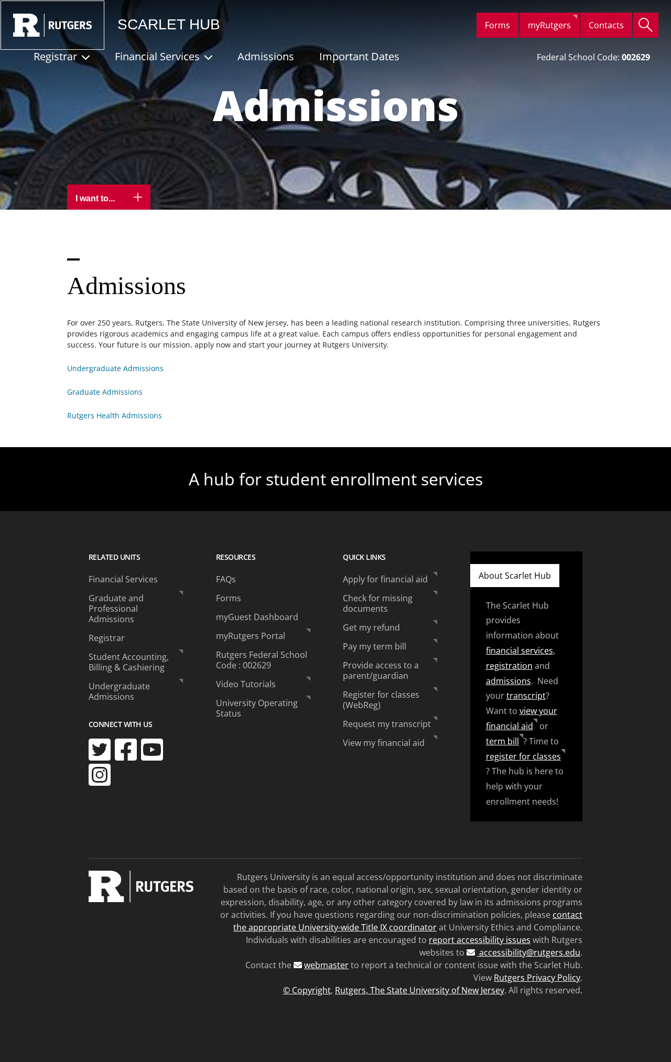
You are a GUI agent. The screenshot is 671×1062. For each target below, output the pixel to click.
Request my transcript (387, 724)
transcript (526, 695)
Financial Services (157, 56)
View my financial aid (384, 743)
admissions (508, 681)
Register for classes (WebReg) (381, 700)
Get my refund (371, 627)
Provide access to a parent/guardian (381, 670)
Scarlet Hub (168, 24)
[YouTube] (152, 749)
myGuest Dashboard (257, 617)
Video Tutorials (246, 684)
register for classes (523, 756)
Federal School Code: (593, 57)
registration (509, 665)
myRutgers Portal (250, 636)
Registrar (55, 56)
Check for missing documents (378, 603)
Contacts (606, 25)
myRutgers (549, 25)
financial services (519, 650)
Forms (497, 25)
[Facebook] (126, 749)
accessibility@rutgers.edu (528, 952)
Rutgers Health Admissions (114, 415)
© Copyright (307, 990)
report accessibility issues (480, 940)
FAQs (226, 579)
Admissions (265, 56)
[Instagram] (100, 774)
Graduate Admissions (105, 392)
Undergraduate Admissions (115, 368)
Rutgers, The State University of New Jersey (419, 990)
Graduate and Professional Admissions (116, 608)
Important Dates (359, 56)
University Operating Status (257, 708)
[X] (100, 749)
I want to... (96, 198)
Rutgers (52, 25)
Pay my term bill (374, 646)
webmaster (326, 965)
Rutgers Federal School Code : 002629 (261, 660)
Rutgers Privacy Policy (537, 977)
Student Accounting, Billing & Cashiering (129, 662)
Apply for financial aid (385, 579)
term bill (502, 741)
